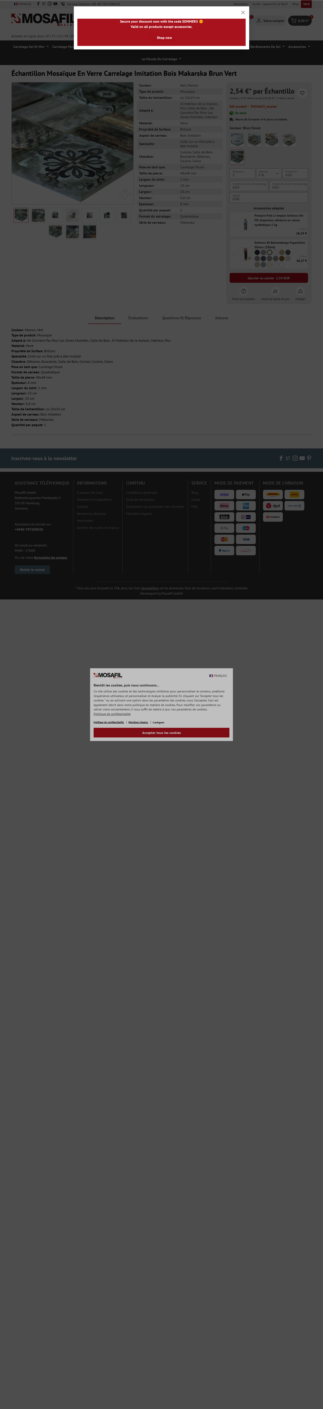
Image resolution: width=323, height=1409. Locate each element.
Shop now (164, 37)
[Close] (243, 12)
